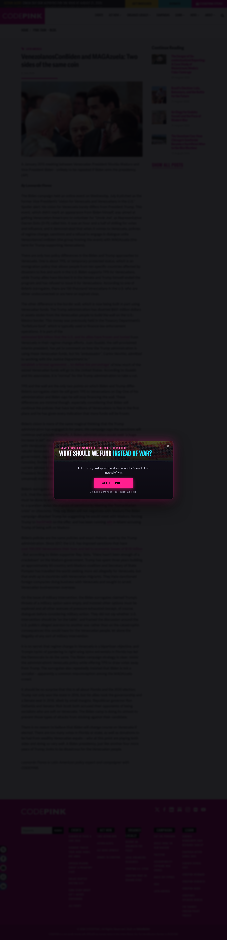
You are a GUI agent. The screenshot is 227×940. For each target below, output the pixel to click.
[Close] (168, 446)
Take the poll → (113, 483)
